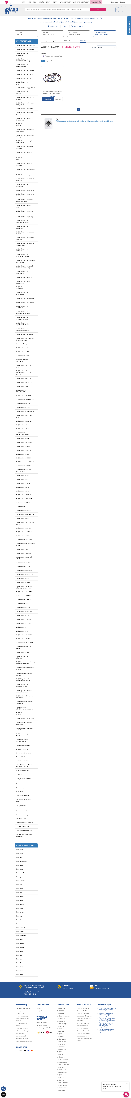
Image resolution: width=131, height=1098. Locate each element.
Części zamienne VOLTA (23, 639)
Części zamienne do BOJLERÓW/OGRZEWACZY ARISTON (23, 372)
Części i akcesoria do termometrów (22, 293)
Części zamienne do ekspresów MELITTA (25, 523)
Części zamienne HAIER (22, 454)
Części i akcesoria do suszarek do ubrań (25, 714)
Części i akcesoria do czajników (25, 49)
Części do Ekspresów (83, 1023)
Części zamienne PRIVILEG (23, 596)
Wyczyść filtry (50, 61)
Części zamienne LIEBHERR (23, 510)
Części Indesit (19, 908)
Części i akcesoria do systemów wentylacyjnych (25, 244)
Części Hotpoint (20, 904)
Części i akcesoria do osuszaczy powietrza (25, 179)
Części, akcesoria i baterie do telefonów (24, 729)
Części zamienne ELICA (22, 438)
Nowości (41, 2)
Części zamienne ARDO (22, 356)
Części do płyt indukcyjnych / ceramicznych (24, 674)
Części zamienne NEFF (22, 549)
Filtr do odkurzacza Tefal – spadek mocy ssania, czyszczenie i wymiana (107, 1030)
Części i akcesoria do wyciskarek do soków (22, 318)
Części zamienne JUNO (22, 487)
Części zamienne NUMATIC (23, 553)
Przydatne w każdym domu (24, 344)
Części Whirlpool (20, 967)
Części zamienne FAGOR (23, 446)
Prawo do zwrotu (51, 2)
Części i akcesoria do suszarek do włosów (25, 238)
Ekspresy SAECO (20, 757)
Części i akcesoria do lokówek (24, 109)
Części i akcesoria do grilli (23, 78)
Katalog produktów (22, 1038)
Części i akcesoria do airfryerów (25, 45)
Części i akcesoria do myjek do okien (25, 158)
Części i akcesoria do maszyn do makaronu (24, 119)
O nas (34, 2)
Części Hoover (19, 900)
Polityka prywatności (22, 1028)
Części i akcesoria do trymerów (25, 302)
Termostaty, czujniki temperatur (25, 823)
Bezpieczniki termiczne (22, 749)
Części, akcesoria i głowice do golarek (24, 734)
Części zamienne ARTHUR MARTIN (23, 366)
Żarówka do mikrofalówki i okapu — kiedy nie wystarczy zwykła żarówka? (107, 1019)
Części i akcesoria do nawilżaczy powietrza (25, 170)
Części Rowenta (20, 943)
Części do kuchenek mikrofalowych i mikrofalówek (24, 708)
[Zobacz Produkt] (52, 77)
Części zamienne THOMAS (23, 623)
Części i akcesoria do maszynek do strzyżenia (25, 130)
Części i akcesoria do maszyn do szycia (24, 125)
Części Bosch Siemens (21, 861)
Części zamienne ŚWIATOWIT (24, 611)
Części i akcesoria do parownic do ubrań (25, 195)
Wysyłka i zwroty (65, 2)
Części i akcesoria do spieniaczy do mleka (25, 233)
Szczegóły (58, 99)
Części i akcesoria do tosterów (25, 298)
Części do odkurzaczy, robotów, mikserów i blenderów (25, 663)
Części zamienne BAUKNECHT (24, 382)
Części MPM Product (21, 935)
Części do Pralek (82, 1011)
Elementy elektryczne (22, 761)
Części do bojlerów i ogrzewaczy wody (22, 740)
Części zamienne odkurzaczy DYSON (24, 416)
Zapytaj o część (96, 2)
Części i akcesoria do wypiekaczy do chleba (22, 324)
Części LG (18, 920)
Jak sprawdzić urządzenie (81, 2)
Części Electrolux (20, 881)
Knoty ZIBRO (19, 792)
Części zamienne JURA (22, 491)
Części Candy (19, 869)
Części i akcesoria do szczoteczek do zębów (22, 255)
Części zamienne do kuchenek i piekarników (25, 697)
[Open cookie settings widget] (3, 1094)
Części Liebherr (20, 924)
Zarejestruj (114, 2)
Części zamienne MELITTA (23, 528)
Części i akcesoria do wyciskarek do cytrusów (23, 312)
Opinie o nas (20, 1013)
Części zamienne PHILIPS (23, 578)
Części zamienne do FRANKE (24, 442)
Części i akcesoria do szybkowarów (22, 272)
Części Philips (19, 939)
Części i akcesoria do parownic (25, 190)
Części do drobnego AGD (84, 1016)
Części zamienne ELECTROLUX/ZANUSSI (22, 433)
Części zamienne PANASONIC (24, 570)
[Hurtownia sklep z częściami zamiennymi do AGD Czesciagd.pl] (11, 9)
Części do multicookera (23, 745)
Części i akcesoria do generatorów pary (22, 65)
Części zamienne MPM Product (25, 532)
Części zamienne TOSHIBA (23, 619)
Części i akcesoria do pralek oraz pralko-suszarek (24, 691)
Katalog (18, 1011)
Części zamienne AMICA (23, 352)
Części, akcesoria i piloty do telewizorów (24, 723)
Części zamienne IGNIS (22, 475)
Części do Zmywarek (83, 1033)
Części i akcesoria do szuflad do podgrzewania (25, 261)
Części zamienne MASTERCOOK (25, 514)
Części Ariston (19, 853)
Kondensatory (20, 788)
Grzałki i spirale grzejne (22, 770)
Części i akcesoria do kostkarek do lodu (25, 98)
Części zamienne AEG (22, 348)
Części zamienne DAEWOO (23, 425)
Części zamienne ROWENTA (24, 592)
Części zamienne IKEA (22, 479)
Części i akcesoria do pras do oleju (24, 212)
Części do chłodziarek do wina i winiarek (25, 668)
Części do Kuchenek (83, 1008)
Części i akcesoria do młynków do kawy (25, 136)
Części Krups (19, 916)
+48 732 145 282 (78, 26)
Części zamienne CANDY (23, 407)
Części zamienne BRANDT (23, 396)
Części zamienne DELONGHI (24, 421)
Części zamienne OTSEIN (23, 567)
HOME (23, 2)
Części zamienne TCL (22, 631)
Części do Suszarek (83, 1031)
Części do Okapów (82, 1028)
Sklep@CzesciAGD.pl (102, 988)
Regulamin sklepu (21, 1023)
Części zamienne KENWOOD (24, 499)
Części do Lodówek (83, 1013)
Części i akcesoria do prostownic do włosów (22, 221)
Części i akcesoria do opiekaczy (25, 175)
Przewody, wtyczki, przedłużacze (21, 806)
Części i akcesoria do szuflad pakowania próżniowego (24, 267)
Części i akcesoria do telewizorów (22, 288)
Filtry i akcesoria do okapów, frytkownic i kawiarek (24, 765)
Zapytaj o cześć (54, 26)
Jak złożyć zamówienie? (23, 1008)
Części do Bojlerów (83, 1036)
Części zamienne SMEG (22, 604)
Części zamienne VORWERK (24, 635)
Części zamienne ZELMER (23, 652)
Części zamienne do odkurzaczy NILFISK (25, 544)
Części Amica (19, 849)
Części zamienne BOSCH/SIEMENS (21, 391)
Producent (43, 54)
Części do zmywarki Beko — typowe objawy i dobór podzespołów (107, 1009)
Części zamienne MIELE (22, 536)
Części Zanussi (19, 971)
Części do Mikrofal (82, 1026)
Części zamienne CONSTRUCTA (25, 411)
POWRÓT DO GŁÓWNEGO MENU (25, 845)
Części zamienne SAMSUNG (24, 600)
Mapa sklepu (20, 1033)
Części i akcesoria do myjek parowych (24, 164)
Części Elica (19, 884)
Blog (29, 2)
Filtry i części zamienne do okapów (23, 779)
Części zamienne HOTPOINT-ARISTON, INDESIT (24, 470)
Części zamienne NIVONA (23, 563)
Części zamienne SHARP (23, 607)
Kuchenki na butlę (21, 784)
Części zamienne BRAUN (23, 404)
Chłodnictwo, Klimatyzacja (23, 753)
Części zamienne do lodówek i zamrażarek (24, 702)
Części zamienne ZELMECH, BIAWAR (24, 647)
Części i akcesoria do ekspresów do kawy (22, 685)
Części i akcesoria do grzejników (22, 83)
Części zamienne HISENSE (23, 458)
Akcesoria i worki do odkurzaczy (22, 360)
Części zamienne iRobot (23, 483)
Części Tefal (19, 955)
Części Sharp (19, 951)
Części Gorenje (20, 888)
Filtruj (43, 61)
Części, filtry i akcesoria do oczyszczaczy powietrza (23, 680)
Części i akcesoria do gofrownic (25, 70)
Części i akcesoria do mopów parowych (24, 147)
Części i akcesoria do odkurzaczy (22, 657)
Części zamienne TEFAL (22, 615)
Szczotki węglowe (21, 819)
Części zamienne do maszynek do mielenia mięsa (25, 339)
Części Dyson (19, 877)
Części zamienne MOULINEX (24, 540)
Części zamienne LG (21, 507)
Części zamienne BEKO (22, 386)
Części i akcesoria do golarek (24, 74)
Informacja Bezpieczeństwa (24, 1041)
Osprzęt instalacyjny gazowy (24, 830)
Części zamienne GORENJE (23, 450)
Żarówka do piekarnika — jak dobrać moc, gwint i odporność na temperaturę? (107, 1025)
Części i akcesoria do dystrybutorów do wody (23, 60)
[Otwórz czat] (126, 1094)
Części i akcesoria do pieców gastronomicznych (24, 200)
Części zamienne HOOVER (23, 466)
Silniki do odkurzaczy (22, 815)
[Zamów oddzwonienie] (3, 1088)
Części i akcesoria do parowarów (22, 185)
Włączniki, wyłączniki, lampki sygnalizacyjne (24, 835)
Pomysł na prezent (21, 811)
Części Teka (19, 959)
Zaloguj (122, 2)
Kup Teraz (48, 99)
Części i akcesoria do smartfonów (22, 227)
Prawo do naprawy (22, 1016)
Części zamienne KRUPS (23, 503)
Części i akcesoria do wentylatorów (22, 307)
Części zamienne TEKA (22, 627)
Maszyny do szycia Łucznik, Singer (23, 800)
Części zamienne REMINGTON (24, 574)
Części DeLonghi (20, 873)
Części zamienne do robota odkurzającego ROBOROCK (24, 587)
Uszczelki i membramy (22, 826)
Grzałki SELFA (20, 774)
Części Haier (19, 892)
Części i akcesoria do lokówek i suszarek (25, 113)
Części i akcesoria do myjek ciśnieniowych (24, 153)
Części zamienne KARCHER (23, 495)
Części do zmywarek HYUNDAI (25, 462)
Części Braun (19, 865)
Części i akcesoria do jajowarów (25, 88)
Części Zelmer (19, 974)
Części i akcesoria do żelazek (24, 334)
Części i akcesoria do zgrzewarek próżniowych (23, 329)
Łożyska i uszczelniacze (22, 796)
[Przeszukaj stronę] (98, 9)
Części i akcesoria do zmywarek (25, 719)
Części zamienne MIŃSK (22, 518)
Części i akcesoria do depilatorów (22, 54)
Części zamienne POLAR (23, 582)
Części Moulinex (20, 931)
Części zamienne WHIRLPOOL (24, 643)
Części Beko (19, 857)
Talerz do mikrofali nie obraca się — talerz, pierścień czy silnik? (106, 1014)
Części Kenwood (20, 912)
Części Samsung (20, 947)
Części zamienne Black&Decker (25, 400)
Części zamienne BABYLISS (23, 378)
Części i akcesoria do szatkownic (22, 250)
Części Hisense (20, 896)
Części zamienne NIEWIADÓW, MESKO (24, 558)
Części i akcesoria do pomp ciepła (24, 206)
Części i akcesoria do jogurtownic (22, 92)
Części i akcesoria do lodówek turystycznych (24, 104)
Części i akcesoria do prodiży (24, 217)
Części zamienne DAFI (22, 429)
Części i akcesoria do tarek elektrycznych (23, 282)
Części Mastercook (20, 928)
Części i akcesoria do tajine (24, 277)
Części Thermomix (20, 963)
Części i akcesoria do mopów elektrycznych (24, 142)
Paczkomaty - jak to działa (45, 1028)
